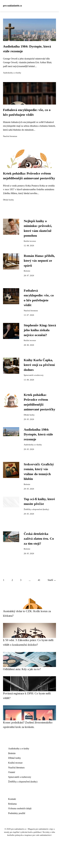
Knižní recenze (30, 241)
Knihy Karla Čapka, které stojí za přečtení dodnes (39, 365)
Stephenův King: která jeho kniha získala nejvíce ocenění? (40, 330)
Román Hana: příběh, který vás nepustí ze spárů (39, 260)
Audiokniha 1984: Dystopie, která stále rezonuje (38, 434)
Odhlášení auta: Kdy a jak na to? (22, 669)
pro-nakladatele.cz (12, 5)
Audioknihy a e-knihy (12, 73)
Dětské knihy (8, 200)
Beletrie (27, 271)
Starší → (52, 580)
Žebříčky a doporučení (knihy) (36, 509)
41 (39, 580)
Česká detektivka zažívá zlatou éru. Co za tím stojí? (39, 538)
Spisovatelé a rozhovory (34, 375)
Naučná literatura (10, 136)
